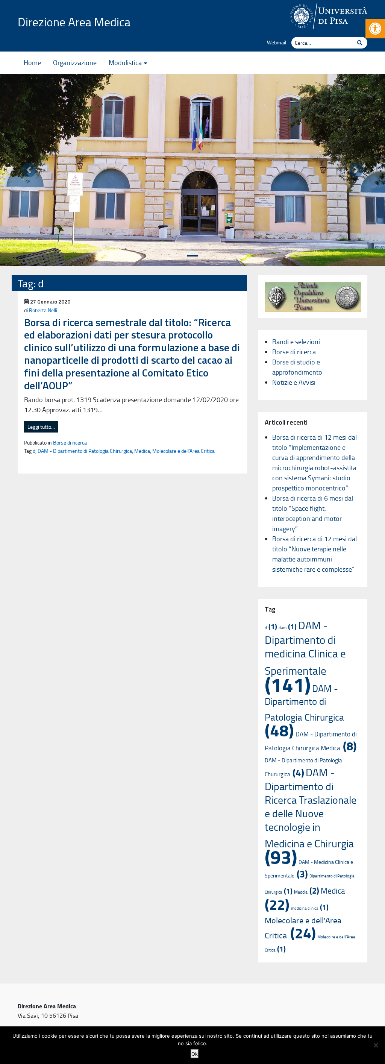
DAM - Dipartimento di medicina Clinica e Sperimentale (305, 656)
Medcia (306, 891)
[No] (375, 1045)
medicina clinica (310, 908)
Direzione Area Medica (74, 21)
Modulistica (125, 62)
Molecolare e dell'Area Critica (183, 450)
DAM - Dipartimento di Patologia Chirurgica (85, 450)
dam (288, 627)
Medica (142, 450)
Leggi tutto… (41, 426)
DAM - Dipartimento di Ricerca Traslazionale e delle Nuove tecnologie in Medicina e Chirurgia (310, 816)
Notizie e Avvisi (293, 382)
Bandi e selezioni (296, 341)
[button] (375, 28)
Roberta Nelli (43, 310)
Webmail (276, 42)
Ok (194, 1054)
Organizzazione (75, 62)
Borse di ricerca (70, 442)
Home (32, 62)
